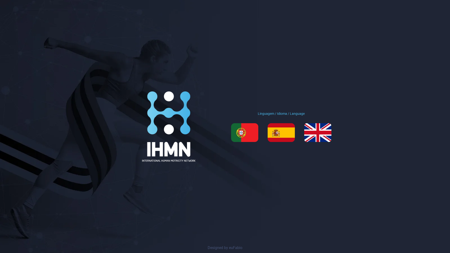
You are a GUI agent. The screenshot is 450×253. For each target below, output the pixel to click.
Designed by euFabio (225, 248)
